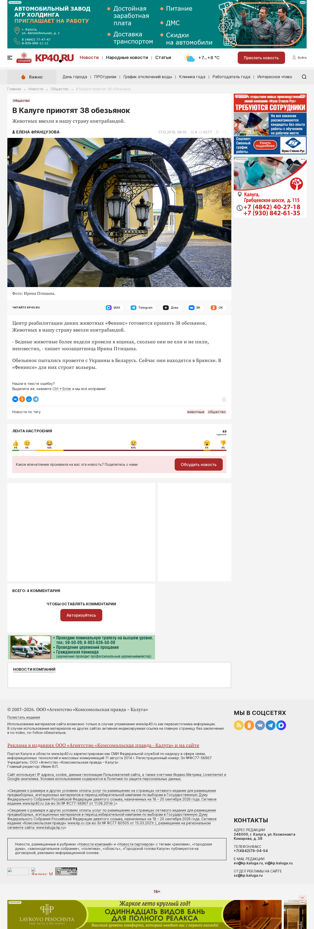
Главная (14, 89)
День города (75, 76)
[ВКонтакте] (15, 399)
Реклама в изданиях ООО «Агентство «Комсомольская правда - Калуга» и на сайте (103, 745)
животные (195, 412)
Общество (60, 89)
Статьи (163, 57)
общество (217, 412)
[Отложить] (217, 132)
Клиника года (192, 76)
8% (27, 448)
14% (49, 448)
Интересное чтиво (274, 76)
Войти (302, 57)
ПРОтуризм (105, 76)
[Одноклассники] (22, 399)
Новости (89, 57)
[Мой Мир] (29, 399)
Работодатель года (231, 76)
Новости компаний (34, 669)
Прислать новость (261, 57)
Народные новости (127, 57)
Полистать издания (23, 717)
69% (133, 448)
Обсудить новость (199, 464)
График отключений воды (147, 76)
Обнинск (24, 60)
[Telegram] (36, 399)
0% (15, 448)
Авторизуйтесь (81, 615)
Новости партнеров (136, 844)
